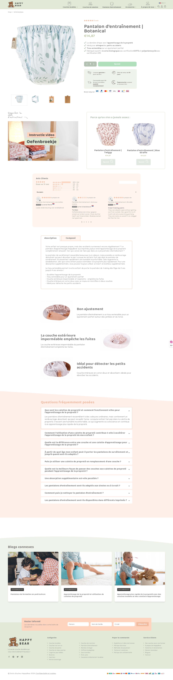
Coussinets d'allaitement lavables (92, 657)
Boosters (52, 655)
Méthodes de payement (122, 648)
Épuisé (117, 64)
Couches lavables (69, 7)
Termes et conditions (121, 650)
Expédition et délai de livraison (124, 643)
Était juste (84, 655)
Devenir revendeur (151, 650)
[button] (159, 6)
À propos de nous (147, 7)
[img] (46, 197)
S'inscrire (142, 624)
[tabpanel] (43, 55)
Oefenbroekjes (18, 12)
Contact (148, 655)
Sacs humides (85, 652)
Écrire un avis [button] (128, 182)
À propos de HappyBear (153, 645)
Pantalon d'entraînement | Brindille (120, 202)
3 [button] (86, 222)
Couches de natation (88, 643)
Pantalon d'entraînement (89, 645)
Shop (9, 12)
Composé (71, 238)
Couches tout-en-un (55, 645)
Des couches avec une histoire (155, 643)
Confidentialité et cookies (46, 673)
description (50, 238)
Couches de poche (55, 648)
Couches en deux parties (57, 650)
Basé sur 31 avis (42, 184)
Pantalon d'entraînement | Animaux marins (84, 203)
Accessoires (130, 7)
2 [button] (84, 222)
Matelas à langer (87, 648)
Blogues (147, 652)
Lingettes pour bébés (56, 652)
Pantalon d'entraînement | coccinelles (49, 202)
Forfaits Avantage (55, 659)
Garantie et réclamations (153, 648)
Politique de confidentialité (123, 652)
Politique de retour (120, 645)
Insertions (52, 657)
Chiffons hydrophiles (87, 650)
